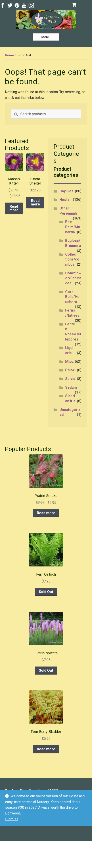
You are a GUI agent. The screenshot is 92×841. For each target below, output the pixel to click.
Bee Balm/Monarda (72, 227)
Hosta (64, 199)
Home (9, 55)
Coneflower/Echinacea (73, 278)
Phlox (70, 370)
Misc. (69, 361)
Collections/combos (72, 259)
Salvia (70, 379)
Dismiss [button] (11, 819)
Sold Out (46, 592)
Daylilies (66, 191)
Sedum (71, 387)
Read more (14, 208)
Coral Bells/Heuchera (72, 297)
